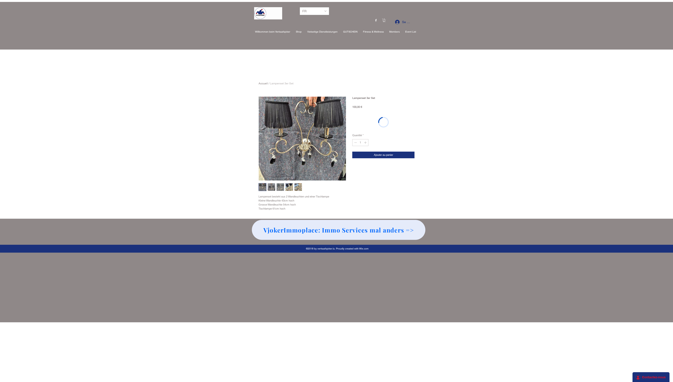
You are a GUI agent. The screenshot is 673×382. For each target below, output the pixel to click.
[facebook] (376, 20)
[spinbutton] (360, 142)
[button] (384, 20)
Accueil (263, 83)
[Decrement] (355, 142)
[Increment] (365, 142)
